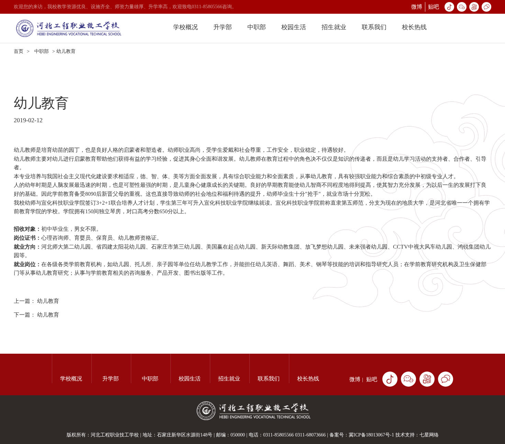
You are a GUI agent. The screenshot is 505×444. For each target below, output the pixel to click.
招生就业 (334, 27)
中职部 (256, 27)
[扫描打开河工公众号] (408, 379)
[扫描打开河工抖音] (389, 379)
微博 (416, 7)
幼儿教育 (48, 301)
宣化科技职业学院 (63, 203)
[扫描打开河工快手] (427, 379)
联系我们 (374, 27)
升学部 (222, 27)
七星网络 (429, 434)
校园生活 (293, 27)
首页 (18, 51)
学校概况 (185, 27)
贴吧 (433, 7)
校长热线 (414, 27)
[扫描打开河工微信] (445, 379)
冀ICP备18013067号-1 (371, 434)
